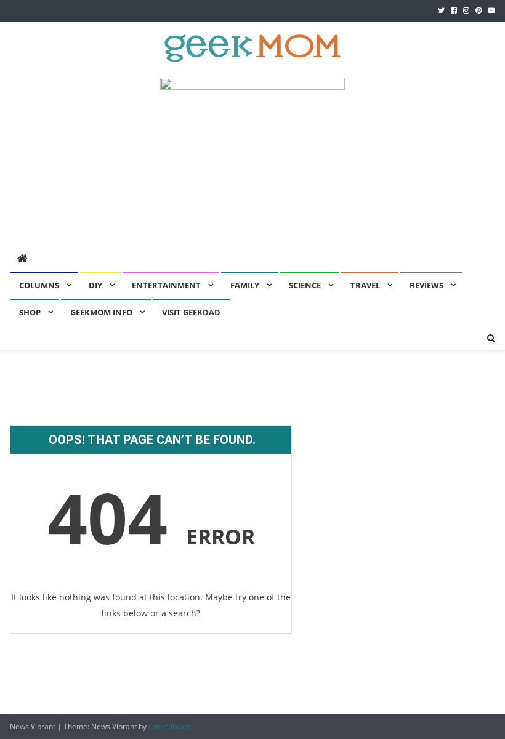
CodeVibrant (169, 726)
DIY (95, 285)
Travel (365, 285)
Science (305, 285)
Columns (39, 285)
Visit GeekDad (191, 312)
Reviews (426, 285)
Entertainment (166, 285)
